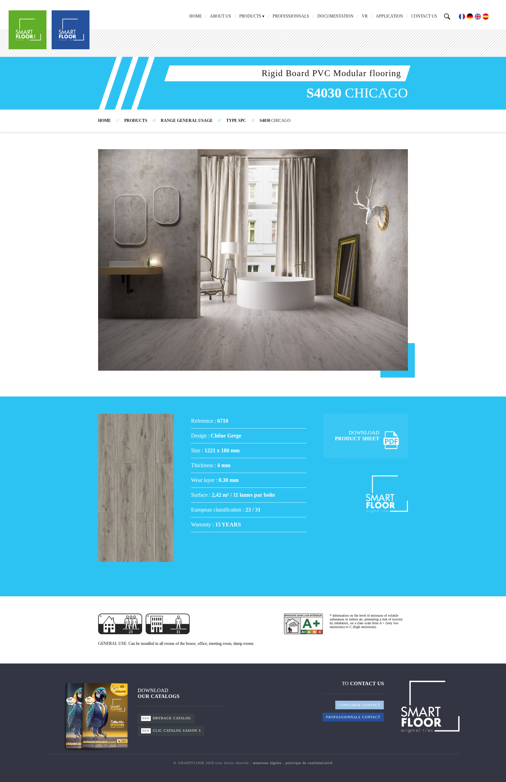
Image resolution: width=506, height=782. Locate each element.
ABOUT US (220, 16)
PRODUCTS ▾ (251, 16)
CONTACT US (424, 16)
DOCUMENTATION (335, 16)
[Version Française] (462, 16)
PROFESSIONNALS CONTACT (353, 717)
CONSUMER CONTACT (359, 705)
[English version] (478, 16)
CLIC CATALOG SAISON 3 (171, 730)
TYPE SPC (236, 120)
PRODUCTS (135, 120)
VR (365, 16)
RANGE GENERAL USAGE (187, 120)
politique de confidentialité (309, 763)
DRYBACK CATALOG (166, 718)
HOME (195, 16)
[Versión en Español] (486, 16)
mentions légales (267, 763)
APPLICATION (389, 16)
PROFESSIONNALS (291, 16)
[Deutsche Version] (470, 16)
